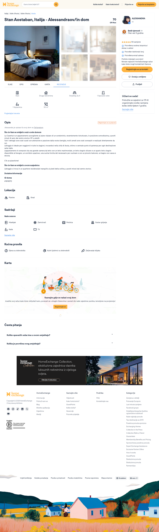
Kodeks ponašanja (41, 478)
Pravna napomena (92, 478)
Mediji (38, 414)
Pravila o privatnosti (58, 478)
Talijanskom (38, 128)
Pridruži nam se (42, 401)
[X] (27, 409)
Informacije (40, 398)
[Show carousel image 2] (103, 39)
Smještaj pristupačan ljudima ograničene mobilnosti (137, 412)
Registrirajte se (60, 307)
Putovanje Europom (133, 401)
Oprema (34, 84)
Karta (47, 84)
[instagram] (13, 409)
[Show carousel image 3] (74, 67)
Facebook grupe (132, 408)
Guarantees (130, 436)
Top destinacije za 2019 (134, 420)
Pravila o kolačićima (75, 478)
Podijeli (139, 84)
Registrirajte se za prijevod (107, 122)
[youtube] (8, 414)
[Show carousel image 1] (74, 39)
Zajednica (40, 411)
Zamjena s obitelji (132, 398)
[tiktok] (18, 409)
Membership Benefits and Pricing (138, 440)
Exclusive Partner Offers (135, 449)
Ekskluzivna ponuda (133, 459)
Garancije (70, 411)
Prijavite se (129, 4)
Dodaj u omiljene (139, 77)
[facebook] (8, 409)
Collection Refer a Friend (135, 433)
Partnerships (131, 466)
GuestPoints (70, 404)
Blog (38, 404)
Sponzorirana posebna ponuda (137, 443)
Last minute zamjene (133, 404)
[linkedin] (22, 409)
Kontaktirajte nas (102, 401)
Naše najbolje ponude (134, 417)
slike (10, 84)
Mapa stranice (106, 478)
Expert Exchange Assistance (136, 446)
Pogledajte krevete (12, 113)
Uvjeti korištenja (26, 478)
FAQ (98, 398)
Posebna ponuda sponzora (136, 423)
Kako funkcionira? (112, 4)
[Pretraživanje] (56, 4)
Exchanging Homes (133, 426)
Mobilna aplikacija (43, 408)
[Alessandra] (126, 20)
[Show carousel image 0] (31, 53)
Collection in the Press (134, 430)
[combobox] (40, 4)
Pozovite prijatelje (72, 414)
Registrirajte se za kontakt (137, 69)
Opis (21, 84)
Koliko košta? (98, 4)
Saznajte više (127, 109)
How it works (131, 453)
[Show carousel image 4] (103, 67)
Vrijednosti (70, 398)
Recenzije (61, 84)
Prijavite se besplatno (146, 4)
